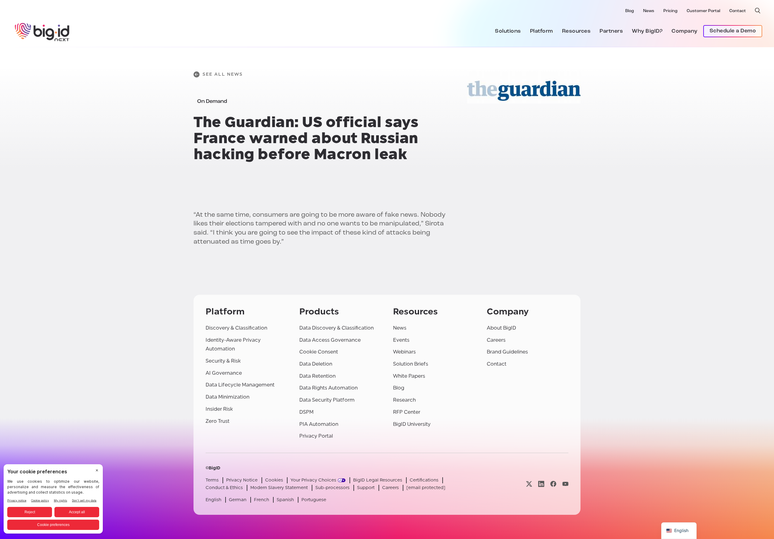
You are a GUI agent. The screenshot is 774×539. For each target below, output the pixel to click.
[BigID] (42, 31)
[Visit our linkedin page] (541, 483)
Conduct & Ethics (224, 487)
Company (685, 31)
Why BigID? (647, 31)
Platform (541, 31)
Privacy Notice (242, 480)
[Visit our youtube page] (565, 483)
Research (404, 400)
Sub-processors (332, 487)
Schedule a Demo (733, 31)
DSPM (306, 412)
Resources (576, 31)
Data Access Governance (330, 340)
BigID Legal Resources (377, 480)
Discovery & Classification (236, 328)
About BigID (501, 328)
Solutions (508, 31)
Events (401, 340)
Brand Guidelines (507, 352)
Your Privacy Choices (313, 480)
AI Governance (224, 373)
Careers (496, 340)
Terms (212, 480)
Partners (611, 31)
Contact (737, 11)
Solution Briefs (410, 364)
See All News (223, 74)
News (648, 11)
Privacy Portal (316, 436)
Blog (629, 11)
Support (366, 487)
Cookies (274, 480)
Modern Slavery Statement (279, 487)
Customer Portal (703, 11)
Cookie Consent (318, 352)
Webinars (404, 352)
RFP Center (406, 412)
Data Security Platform (327, 400)
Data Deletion (315, 364)
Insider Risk (219, 409)
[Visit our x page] (529, 483)
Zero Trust (217, 421)
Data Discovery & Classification (336, 328)
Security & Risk (223, 361)
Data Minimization (227, 397)
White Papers (409, 376)
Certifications (424, 480)
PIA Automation (318, 424)
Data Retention (317, 376)
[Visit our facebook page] (553, 483)
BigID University (412, 424)
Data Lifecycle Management (240, 385)
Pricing (670, 11)
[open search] (757, 10)
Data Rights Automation (328, 388)
